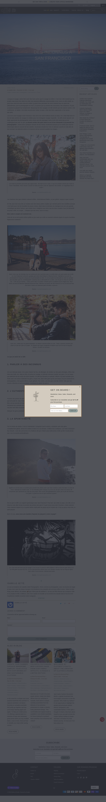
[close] (80, 386)
